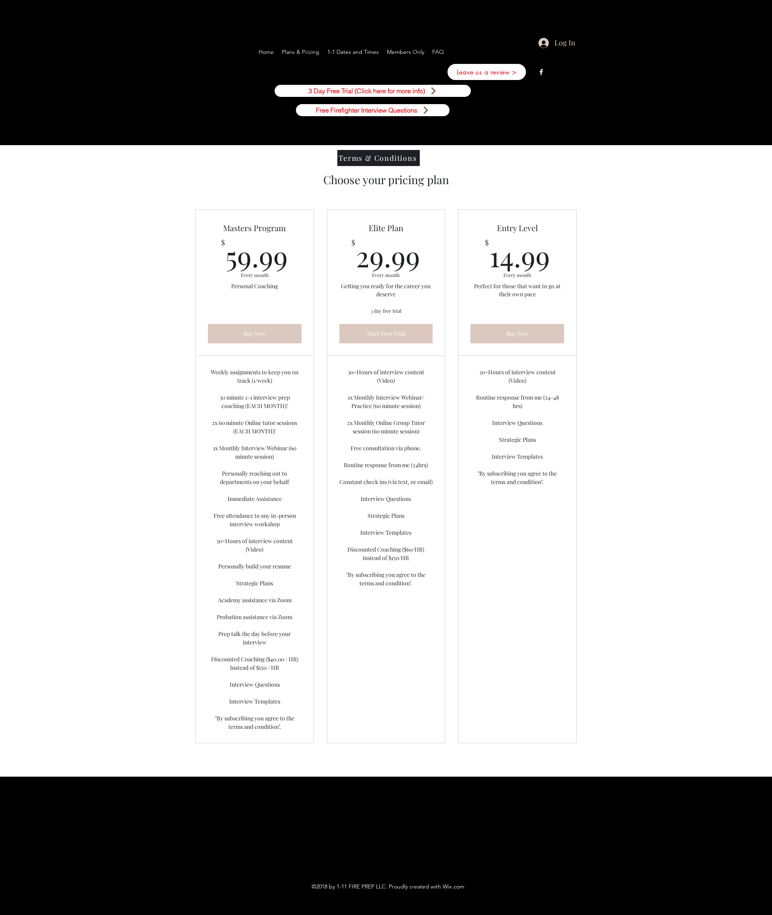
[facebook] (541, 72)
